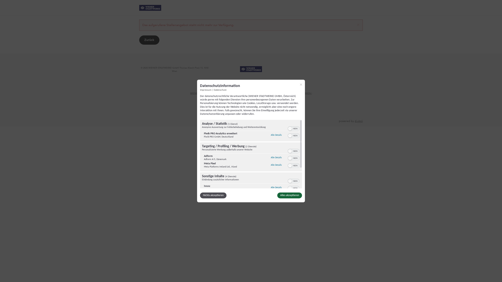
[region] (251, 154)
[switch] (293, 128)
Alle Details (276, 135)
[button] (290, 128)
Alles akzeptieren (289, 195)
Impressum (205, 90)
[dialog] (251, 141)
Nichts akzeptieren (213, 195)
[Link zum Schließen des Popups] (301, 85)
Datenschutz (220, 90)
